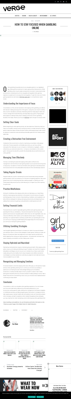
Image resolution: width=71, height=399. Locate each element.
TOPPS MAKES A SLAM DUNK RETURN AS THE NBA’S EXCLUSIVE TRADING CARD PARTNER (39, 354)
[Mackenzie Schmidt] (56, 99)
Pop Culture (64, 385)
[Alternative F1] (52, 99)
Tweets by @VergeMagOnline (56, 251)
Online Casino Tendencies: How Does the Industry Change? (33, 367)
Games (32, 20)
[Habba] (61, 99)
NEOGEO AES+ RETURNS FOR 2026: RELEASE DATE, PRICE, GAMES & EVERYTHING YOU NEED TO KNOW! (25, 355)
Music (60, 385)
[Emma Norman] (52, 94)
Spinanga (27, 117)
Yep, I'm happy (31, 396)
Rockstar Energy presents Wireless (15, 366)
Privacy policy (40, 396)
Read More (32, 330)
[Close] (48, 364)
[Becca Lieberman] (61, 94)
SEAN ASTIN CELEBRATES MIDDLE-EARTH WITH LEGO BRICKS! (9, 353)
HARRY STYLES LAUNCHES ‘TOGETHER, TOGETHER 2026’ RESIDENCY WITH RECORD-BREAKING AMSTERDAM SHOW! (37, 320)
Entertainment (56, 385)
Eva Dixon (36, 31)
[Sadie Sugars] (56, 94)
